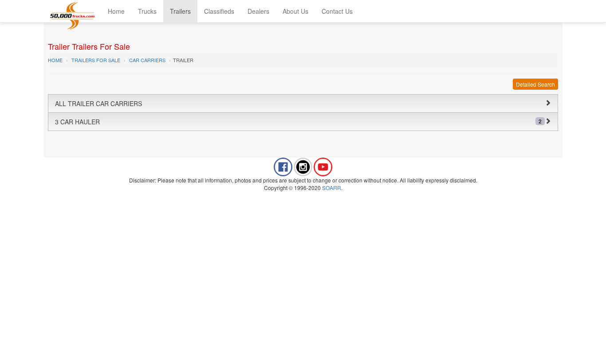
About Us (295, 11)
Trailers (180, 11)
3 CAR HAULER (298, 121)
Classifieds (219, 11)
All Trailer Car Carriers (98, 103)
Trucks (147, 11)
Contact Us (337, 11)
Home (116, 11)
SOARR (331, 187)
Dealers (258, 11)
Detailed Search (535, 84)
